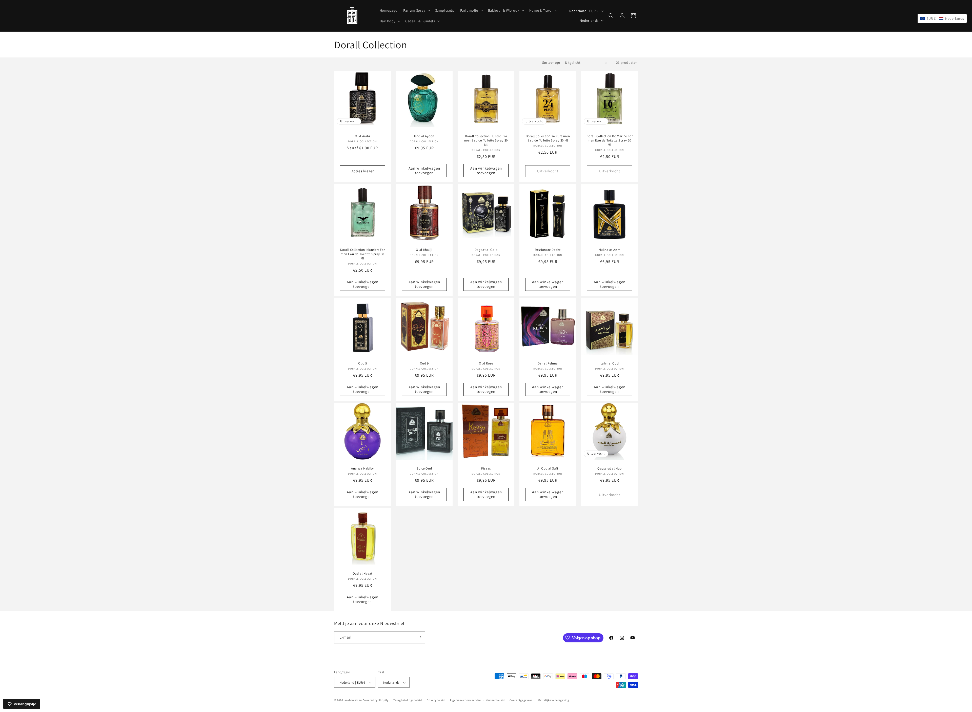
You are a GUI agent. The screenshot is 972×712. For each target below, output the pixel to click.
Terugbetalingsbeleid (407, 700)
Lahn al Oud (609, 363)
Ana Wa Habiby (362, 468)
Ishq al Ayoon (424, 136)
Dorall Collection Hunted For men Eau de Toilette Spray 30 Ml (486, 140)
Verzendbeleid (495, 700)
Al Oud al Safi (547, 468)
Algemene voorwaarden (465, 700)
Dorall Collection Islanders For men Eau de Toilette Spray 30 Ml (362, 254)
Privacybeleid (436, 700)
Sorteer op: (551, 62)
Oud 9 (424, 363)
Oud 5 (362, 363)
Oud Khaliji (424, 250)
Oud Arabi (362, 136)
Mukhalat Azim (610, 250)
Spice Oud (424, 468)
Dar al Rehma (548, 363)
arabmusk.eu (353, 700)
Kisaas (486, 468)
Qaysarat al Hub (609, 468)
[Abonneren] (419, 637)
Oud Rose (486, 363)
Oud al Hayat (362, 574)
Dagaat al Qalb (486, 250)
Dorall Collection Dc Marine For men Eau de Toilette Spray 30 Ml (609, 140)
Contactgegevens (521, 700)
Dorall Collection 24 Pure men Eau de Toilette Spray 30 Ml (548, 138)
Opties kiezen (363, 171)
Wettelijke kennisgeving (553, 700)
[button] (416, 10)
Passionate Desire (548, 250)
